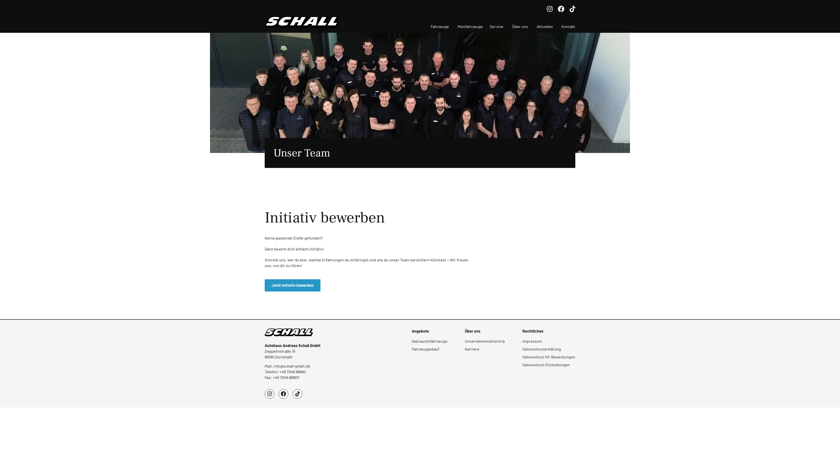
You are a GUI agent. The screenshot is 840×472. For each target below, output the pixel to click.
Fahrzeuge (440, 26)
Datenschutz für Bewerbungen (548, 356)
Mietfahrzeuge (470, 26)
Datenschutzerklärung (541, 349)
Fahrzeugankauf (425, 349)
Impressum (532, 341)
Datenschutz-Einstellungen (546, 364)
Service (496, 26)
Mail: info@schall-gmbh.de (287, 366)
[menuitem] (440, 27)
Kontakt (568, 26)
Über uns (520, 26)
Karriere (472, 349)
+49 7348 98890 (293, 371)
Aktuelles (545, 26)
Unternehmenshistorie (485, 341)
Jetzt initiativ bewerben (292, 285)
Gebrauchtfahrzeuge (429, 341)
